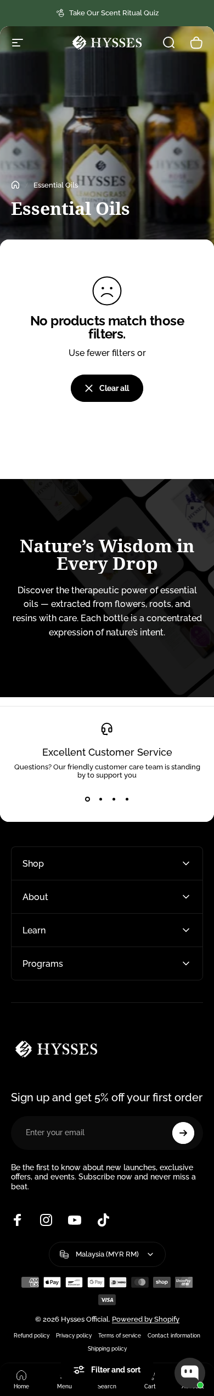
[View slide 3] (113, 798)
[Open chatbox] (189, 1373)
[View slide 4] (126, 798)
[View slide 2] (100, 798)
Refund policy (31, 1335)
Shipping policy (107, 1348)
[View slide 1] (87, 798)
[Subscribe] (183, 1133)
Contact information (174, 1335)
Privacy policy (74, 1335)
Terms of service (119, 1335)
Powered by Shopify (145, 1319)
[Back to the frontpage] (15, 184)
